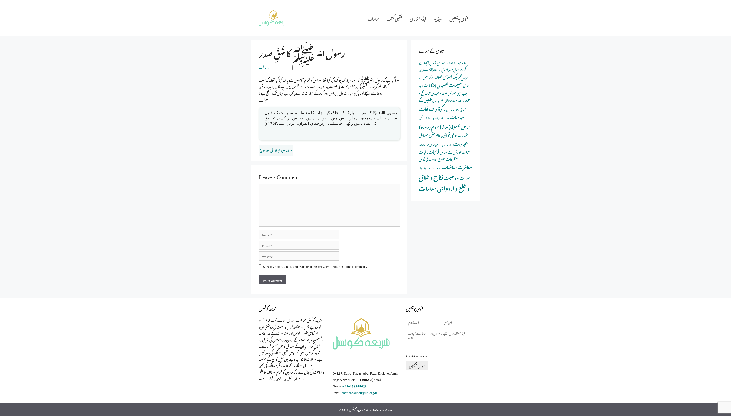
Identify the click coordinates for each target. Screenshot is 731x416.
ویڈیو (438, 18)
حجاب (427, 93)
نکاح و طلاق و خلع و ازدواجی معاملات (444, 181)
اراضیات (450, 63)
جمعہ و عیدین (439, 93)
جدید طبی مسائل (457, 93)
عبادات (460, 143)
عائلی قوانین (449, 134)
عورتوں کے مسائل (451, 151)
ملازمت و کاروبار (426, 168)
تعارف (373, 18)
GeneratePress (383, 409)
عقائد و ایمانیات (446, 144)
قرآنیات (434, 151)
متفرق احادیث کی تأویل (432, 159)
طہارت (462, 135)
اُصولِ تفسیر (453, 69)
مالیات (423, 151)
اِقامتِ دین (426, 69)
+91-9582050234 (355, 385)
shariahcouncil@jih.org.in (360, 392)
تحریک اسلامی (452, 76)
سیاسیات (457, 117)
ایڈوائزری (418, 18)
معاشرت (464, 166)
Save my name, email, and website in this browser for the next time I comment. (315, 265)
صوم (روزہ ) (429, 126)
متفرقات (452, 158)
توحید (421, 85)
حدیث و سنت (458, 100)
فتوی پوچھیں (458, 18)
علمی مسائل (433, 144)
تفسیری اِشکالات (435, 84)
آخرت (466, 77)
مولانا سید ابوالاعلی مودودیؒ (276, 150)
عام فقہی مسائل (430, 134)
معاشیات (449, 167)
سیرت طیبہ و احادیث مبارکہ (437, 118)
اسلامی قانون (437, 62)
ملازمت (438, 168)
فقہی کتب (394, 18)
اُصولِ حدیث (440, 69)
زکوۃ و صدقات (432, 108)
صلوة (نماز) (450, 125)
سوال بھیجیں (417, 365)
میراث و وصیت (457, 177)
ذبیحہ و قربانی (452, 109)
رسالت (264, 67)
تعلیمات (455, 84)
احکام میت (461, 63)
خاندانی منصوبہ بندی (442, 100)
